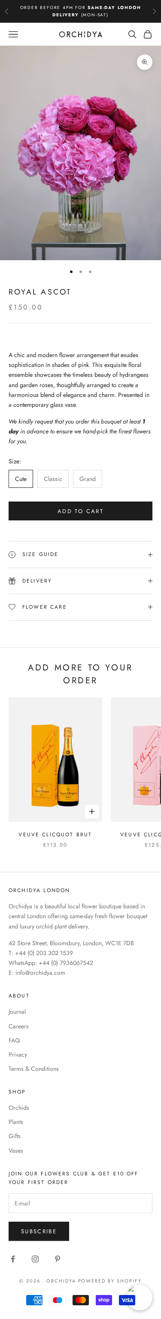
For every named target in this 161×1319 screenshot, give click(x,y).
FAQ (14, 1040)
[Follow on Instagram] (35, 1259)
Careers (19, 1026)
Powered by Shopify (110, 1280)
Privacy (18, 1054)
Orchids (19, 1107)
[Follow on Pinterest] (57, 1259)
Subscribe (39, 1231)
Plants (16, 1122)
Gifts (15, 1136)
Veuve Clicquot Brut (55, 834)
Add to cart (80, 511)
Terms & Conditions (34, 1068)
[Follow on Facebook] (13, 1259)
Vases (16, 1150)
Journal (17, 1011)
